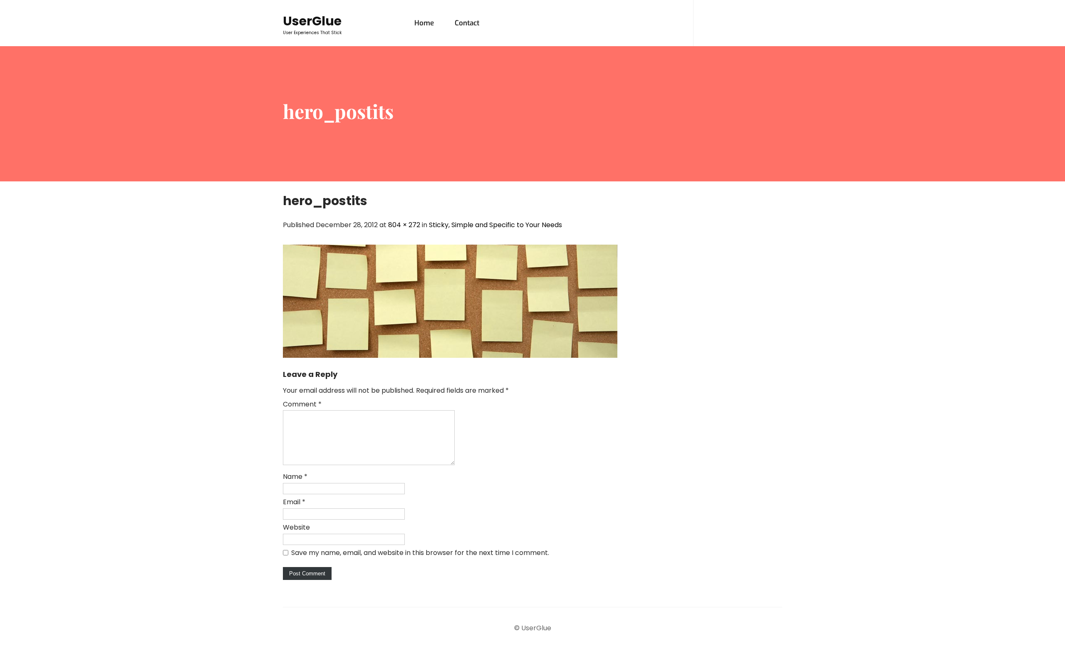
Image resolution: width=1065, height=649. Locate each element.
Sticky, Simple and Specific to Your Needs (495, 225)
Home (424, 23)
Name (295, 476)
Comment (302, 404)
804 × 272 (404, 225)
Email (294, 502)
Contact (467, 23)
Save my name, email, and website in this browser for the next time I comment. (420, 552)
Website (296, 527)
